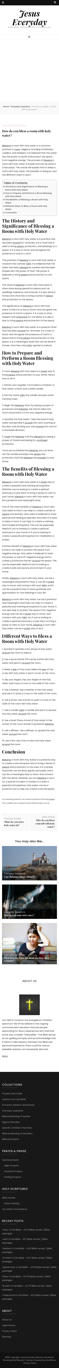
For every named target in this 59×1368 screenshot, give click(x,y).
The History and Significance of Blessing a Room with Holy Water (26, 188)
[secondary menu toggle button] (3, 3)
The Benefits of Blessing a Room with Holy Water (26, 201)
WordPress (51, 1360)
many (17, 149)
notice (52, 799)
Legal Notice (8, 1325)
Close (7, 436)
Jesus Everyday (29, 17)
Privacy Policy (9, 1331)
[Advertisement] (29, 70)
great (44, 371)
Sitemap (6, 1336)
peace (20, 246)
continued (41, 440)
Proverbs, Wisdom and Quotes (18, 1105)
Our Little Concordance (14, 1209)
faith (28, 263)
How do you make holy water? (19, 915)
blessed (24, 267)
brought (41, 457)
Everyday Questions (14, 125)
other (29, 345)
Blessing (6, 145)
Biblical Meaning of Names (16, 1116)
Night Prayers (11, 1165)
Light (22, 395)
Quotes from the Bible (14, 1099)
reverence (21, 317)
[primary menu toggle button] (29, 37)
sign (15, 669)
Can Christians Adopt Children (19, 876)
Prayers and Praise (12, 1093)
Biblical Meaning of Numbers (17, 1133)
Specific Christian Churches (17, 1127)
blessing (47, 160)
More (5, 1056)
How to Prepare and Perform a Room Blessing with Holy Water (28, 195)
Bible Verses (8, 1197)
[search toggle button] (55, 2)
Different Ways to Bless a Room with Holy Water (26, 208)
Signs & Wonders (11, 1122)
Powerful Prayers (13, 1171)
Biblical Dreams (10, 1139)
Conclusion (11, 212)
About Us (7, 1319)
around (16, 242)
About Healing (11, 1203)
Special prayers (10, 1160)
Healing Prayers (12, 1177)
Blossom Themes (25, 1360)
